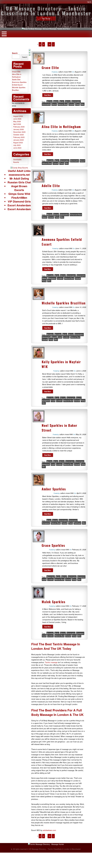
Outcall (71, 104)
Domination (76, 102)
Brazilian (50, 334)
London (60, 278)
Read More (47, 95)
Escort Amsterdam (19, 205)
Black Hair (51, 577)
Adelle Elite (51, 185)
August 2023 (18, 142)
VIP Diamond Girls (19, 201)
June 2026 (17, 119)
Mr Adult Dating (19, 178)
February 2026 (19, 126)
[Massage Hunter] (46, 844)
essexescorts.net (19, 175)
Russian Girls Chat (19, 182)
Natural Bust (62, 104)
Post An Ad (46, 18)
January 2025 (18, 140)
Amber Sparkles (54, 489)
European (52, 278)
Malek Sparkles (53, 601)
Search (15, 53)
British (56, 102)
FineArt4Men (19, 198)
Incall (60, 337)
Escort (54, 104)
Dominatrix (46, 104)
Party (77, 104)
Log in (89, 1)
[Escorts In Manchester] (19, 167)
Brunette (50, 161)
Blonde (49, 102)
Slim (82, 104)
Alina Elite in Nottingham (61, 126)
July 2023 (17, 145)
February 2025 (19, 137)
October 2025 (18, 134)
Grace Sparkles (53, 545)
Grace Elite (50, 67)
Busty (62, 102)
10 (49, 44)
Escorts (16, 162)
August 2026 (18, 116)
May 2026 (17, 121)
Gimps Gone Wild (19, 194)
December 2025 (19, 132)
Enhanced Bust (76, 214)
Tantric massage (51, 662)
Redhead (77, 523)
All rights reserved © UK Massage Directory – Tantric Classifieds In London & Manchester (47, 849)
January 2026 (18, 129)
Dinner (67, 102)
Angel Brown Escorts (19, 188)
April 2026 (17, 124)
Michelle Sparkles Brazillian (64, 303)
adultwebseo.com (49, 830)
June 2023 (17, 148)
